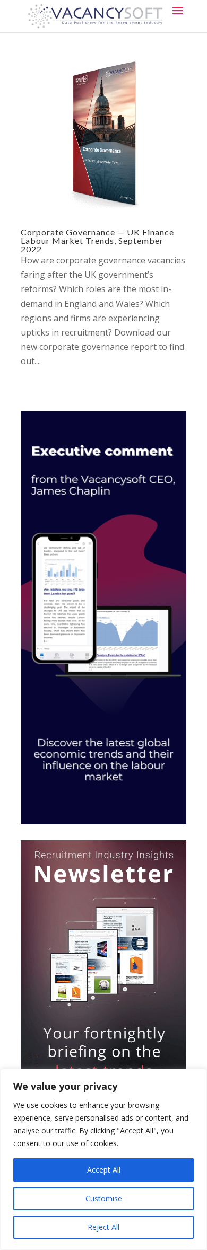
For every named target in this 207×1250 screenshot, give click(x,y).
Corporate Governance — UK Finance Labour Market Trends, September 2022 (97, 240)
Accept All (103, 1170)
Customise (103, 1198)
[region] (103, 1159)
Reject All (103, 1227)
